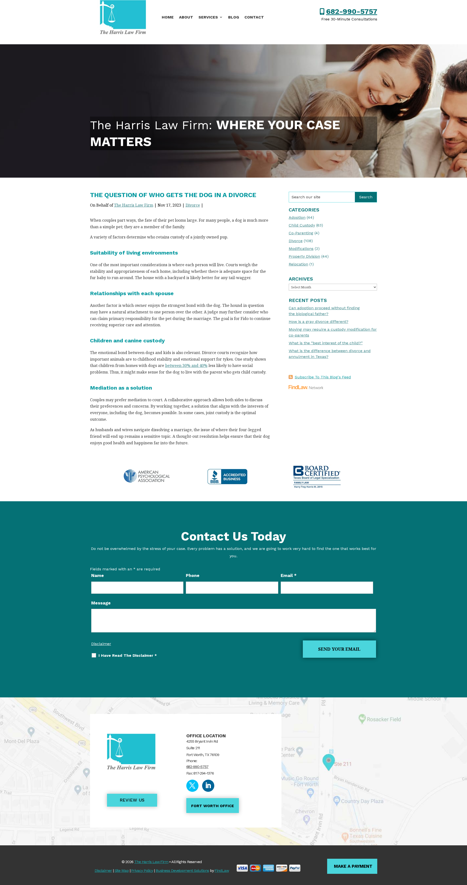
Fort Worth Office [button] (212, 805)
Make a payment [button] (353, 866)
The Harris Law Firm (133, 205)
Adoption (297, 217)
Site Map (122, 870)
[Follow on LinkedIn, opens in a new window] (208, 786)
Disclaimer (101, 643)
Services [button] (208, 17)
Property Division (304, 256)
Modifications (301, 248)
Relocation (298, 264)
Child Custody (302, 225)
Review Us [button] (132, 800)
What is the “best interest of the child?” (326, 343)
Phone (192, 575)
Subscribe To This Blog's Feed (323, 377)
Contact (254, 17)
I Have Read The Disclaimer (128, 655)
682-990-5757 (351, 11)
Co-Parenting (301, 233)
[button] (462, 850)
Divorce (193, 205)
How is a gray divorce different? (318, 321)
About (186, 17)
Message (101, 602)
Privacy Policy (142, 870)
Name (97, 575)
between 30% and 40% (186, 365)
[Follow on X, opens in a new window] (192, 786)
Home (168, 17)
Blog (233, 17)
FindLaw (222, 870)
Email (288, 575)
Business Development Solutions (182, 870)
